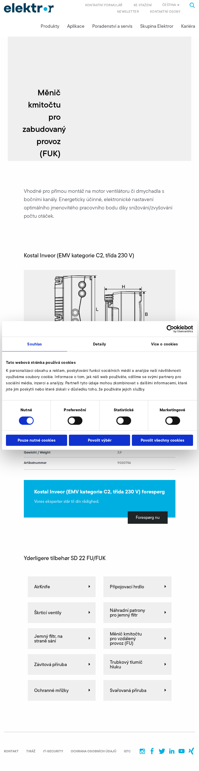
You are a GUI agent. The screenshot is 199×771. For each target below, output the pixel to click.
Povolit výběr (99, 440)
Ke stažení (143, 5)
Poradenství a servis (112, 26)
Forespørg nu (148, 517)
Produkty (50, 26)
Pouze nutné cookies (36, 440)
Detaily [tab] (99, 344)
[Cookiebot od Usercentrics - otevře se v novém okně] (170, 329)
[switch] (75, 420)
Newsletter (128, 11)
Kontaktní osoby (165, 11)
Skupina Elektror (156, 26)
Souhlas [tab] (34, 344)
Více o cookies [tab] (164, 344)
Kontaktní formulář (104, 5)
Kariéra (188, 26)
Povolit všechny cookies (162, 440)
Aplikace (75, 26)
